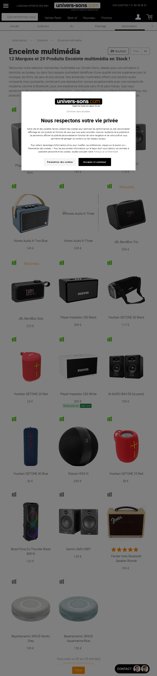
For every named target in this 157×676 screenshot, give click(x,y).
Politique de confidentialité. (106, 151)
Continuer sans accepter (78, 111)
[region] (78, 131)
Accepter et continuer (94, 161)
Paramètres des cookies (60, 161)
